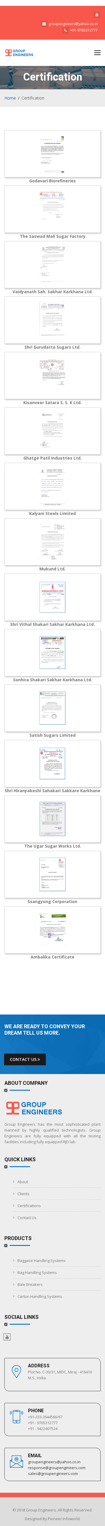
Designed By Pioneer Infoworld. (52, 1518)
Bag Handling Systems (37, 1272)
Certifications (29, 1205)
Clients (23, 1193)
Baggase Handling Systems (42, 1260)
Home (10, 98)
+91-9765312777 (84, 30)
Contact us (24, 1059)
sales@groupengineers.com (53, 1473)
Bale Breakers (30, 1284)
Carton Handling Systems (40, 1296)
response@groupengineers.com (56, 1467)
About (23, 1181)
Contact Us (27, 1217)
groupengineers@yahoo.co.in (73, 23)
